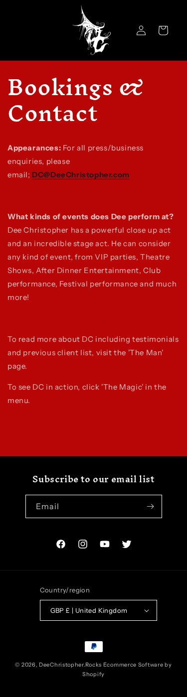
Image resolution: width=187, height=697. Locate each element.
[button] (163, 30)
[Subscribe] (151, 506)
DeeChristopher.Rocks (70, 664)
